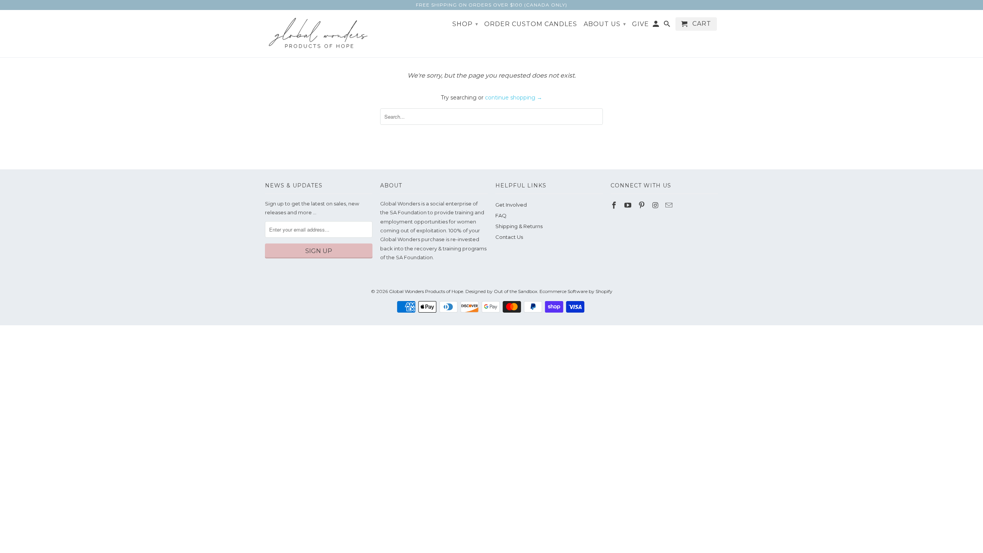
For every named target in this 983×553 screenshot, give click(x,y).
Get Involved (511, 205)
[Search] (667, 25)
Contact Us (509, 237)
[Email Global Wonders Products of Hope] (669, 205)
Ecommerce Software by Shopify (575, 291)
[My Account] (656, 25)
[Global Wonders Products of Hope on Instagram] (656, 205)
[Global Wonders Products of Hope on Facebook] (615, 205)
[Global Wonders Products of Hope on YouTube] (628, 205)
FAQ (500, 215)
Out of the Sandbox (515, 291)
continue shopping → (513, 97)
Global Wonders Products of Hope (426, 291)
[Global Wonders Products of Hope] (318, 34)
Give (640, 24)
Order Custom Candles (530, 24)
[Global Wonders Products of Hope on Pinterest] (642, 205)
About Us (605, 24)
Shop (465, 24)
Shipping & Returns (519, 226)
